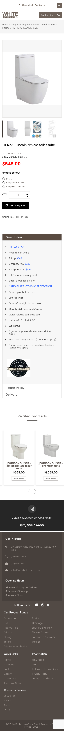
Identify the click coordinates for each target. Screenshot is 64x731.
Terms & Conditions (42, 678)
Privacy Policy (39, 673)
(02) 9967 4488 (32, 524)
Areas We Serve (13, 683)
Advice (7, 700)
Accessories (10, 618)
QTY (4, 194)
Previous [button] (29, 491)
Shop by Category (20, 24)
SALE (6, 669)
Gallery (8, 673)
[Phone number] (58, 15)
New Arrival (38, 659)
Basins (35, 618)
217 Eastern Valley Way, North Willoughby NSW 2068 (34, 548)
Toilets (36, 24)
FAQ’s (7, 710)
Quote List (9, 696)
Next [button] (35, 491)
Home (5, 24)
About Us (9, 664)
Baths (7, 623)
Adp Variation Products (17, 646)
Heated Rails (11, 627)
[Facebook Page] (36, 605)
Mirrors (8, 632)
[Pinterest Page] (42, 605)
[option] (32, 79)
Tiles (34, 664)
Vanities (36, 641)
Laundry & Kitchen (42, 627)
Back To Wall (48, 24)
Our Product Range (16, 612)
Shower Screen (40, 632)
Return (7, 705)
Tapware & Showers (43, 637)
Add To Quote (17, 205)
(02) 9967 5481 (18, 563)
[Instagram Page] (48, 605)
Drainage (37, 623)
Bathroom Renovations (45, 669)
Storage (8, 637)
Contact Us (47, 15)
